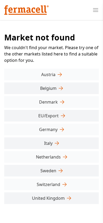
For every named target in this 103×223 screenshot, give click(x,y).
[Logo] (26, 10)
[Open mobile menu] (95, 10)
